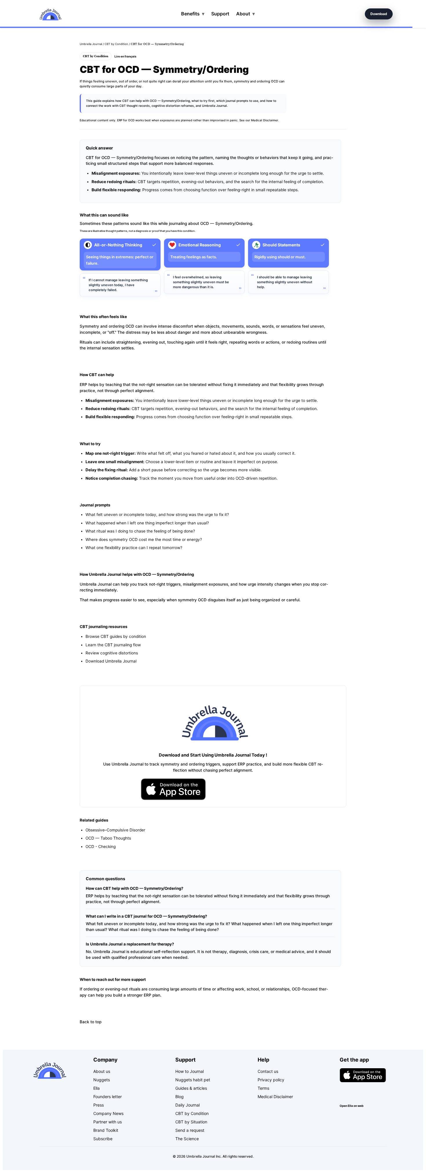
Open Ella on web (351, 1105)
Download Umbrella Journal (110, 661)
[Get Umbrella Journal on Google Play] (253, 789)
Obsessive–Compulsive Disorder (115, 830)
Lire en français (125, 56)
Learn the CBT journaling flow (113, 645)
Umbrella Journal (91, 44)
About (245, 14)
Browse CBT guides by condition (115, 636)
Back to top (90, 1021)
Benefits (192, 14)
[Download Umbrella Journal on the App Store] (173, 789)
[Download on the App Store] (363, 1075)
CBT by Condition (116, 44)
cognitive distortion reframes (173, 106)
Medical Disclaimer (264, 120)
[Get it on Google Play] (363, 1093)
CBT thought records (134, 106)
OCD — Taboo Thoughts (108, 838)
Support (220, 14)
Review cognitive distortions (111, 653)
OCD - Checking (100, 846)
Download (378, 14)
